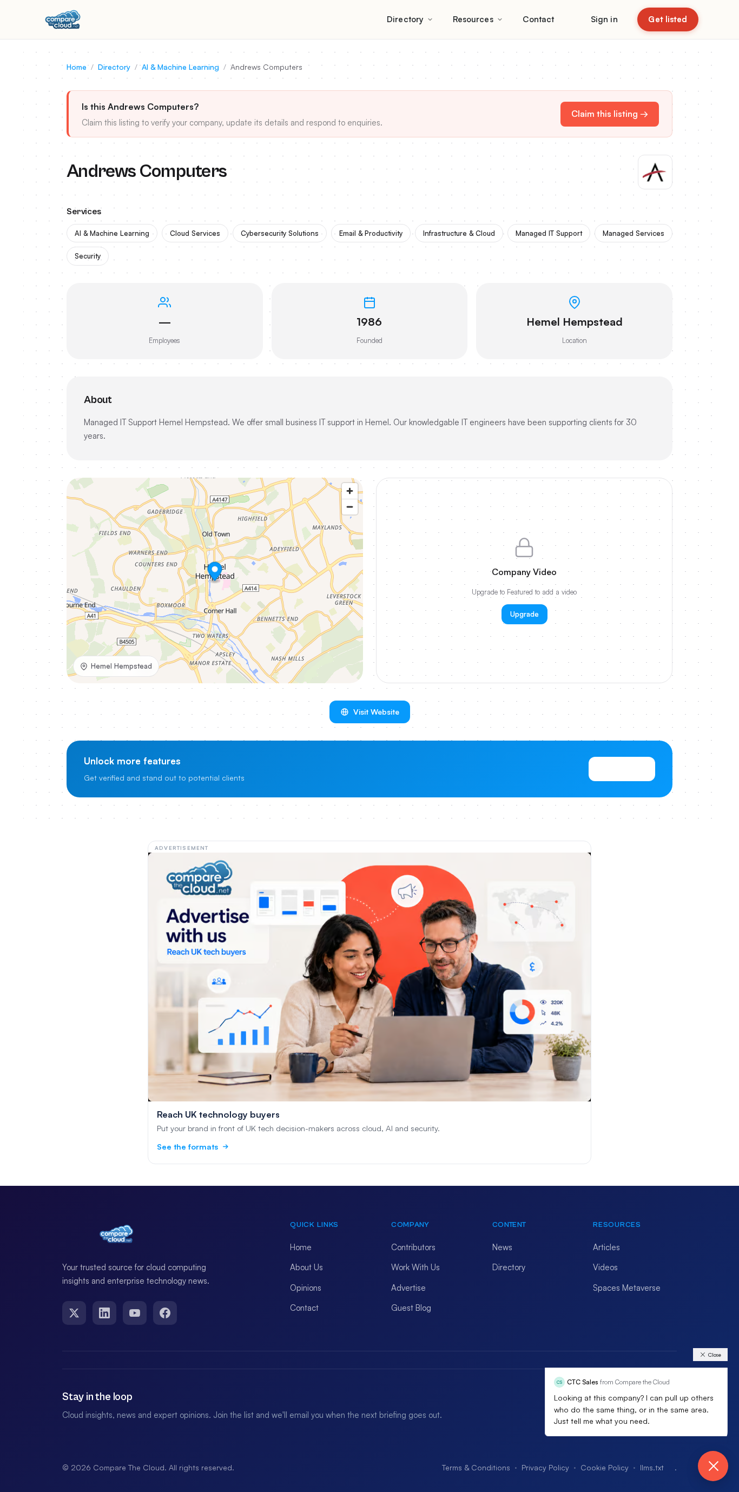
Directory (405, 19)
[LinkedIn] (104, 1313)
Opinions (305, 1288)
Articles (606, 1247)
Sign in (604, 19)
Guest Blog (411, 1308)
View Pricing (622, 768)
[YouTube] (135, 1313)
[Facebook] (165, 1313)
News (502, 1247)
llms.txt (652, 1467)
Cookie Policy (604, 1467)
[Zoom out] (350, 506)
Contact (539, 19)
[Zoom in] (350, 491)
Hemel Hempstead (121, 666)
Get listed (667, 19)
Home (77, 66)
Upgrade (524, 614)
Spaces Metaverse (627, 1288)
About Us (306, 1267)
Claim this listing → (609, 113)
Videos (605, 1267)
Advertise (408, 1288)
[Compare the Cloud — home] (63, 19)
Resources (473, 19)
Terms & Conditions (476, 1467)
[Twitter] (74, 1313)
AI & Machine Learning (180, 66)
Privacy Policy (545, 1467)
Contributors (413, 1247)
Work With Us (415, 1267)
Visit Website (376, 711)
